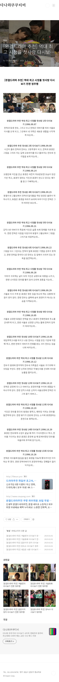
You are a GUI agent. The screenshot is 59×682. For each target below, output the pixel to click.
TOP (53, 673)
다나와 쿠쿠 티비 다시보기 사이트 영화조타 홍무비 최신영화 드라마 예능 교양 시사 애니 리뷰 (23, 634)
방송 (8, 530)
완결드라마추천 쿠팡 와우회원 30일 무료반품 (28, 500)
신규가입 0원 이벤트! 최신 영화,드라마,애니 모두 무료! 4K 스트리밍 (21, 486)
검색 (47, 5)
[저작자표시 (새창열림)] (33, 519)
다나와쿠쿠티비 (11, 629)
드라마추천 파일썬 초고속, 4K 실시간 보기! (20, 480)
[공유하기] (13, 519)
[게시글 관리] (17, 519)
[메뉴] (54, 5)
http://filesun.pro (14, 476)
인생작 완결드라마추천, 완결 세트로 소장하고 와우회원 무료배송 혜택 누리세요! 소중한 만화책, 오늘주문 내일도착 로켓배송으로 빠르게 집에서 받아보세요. (29, 506)
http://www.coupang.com (18, 496)
